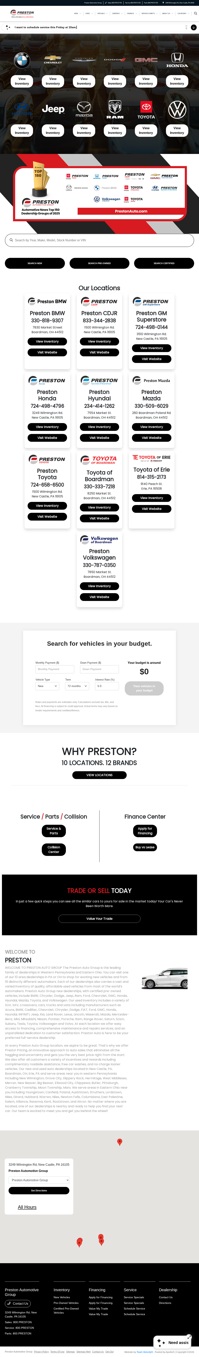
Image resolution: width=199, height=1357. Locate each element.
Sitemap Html (83, 1351)
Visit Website (47, 352)
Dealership (168, 1290)
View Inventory (22, 81)
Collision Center (54, 849)
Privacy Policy (41, 1351)
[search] (195, 13)
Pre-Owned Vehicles (66, 1302)
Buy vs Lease (144, 847)
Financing (97, 1290)
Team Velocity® (145, 1352)
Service (130, 1290)
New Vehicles (62, 1297)
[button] (101, 1242)
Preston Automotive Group (18, 1351)
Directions (165, 1302)
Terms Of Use (57, 1351)
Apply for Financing (145, 830)
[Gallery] (99, 194)
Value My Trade (98, 1308)
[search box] (99, 238)
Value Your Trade (99, 918)
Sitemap (70, 1351)
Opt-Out (109, 1351)
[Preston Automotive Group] (22, 13)
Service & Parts (54, 830)
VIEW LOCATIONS (99, 775)
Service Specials (134, 1297)
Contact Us (20, 1303)
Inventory (62, 1290)
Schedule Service (134, 1308)
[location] (163, 3)
